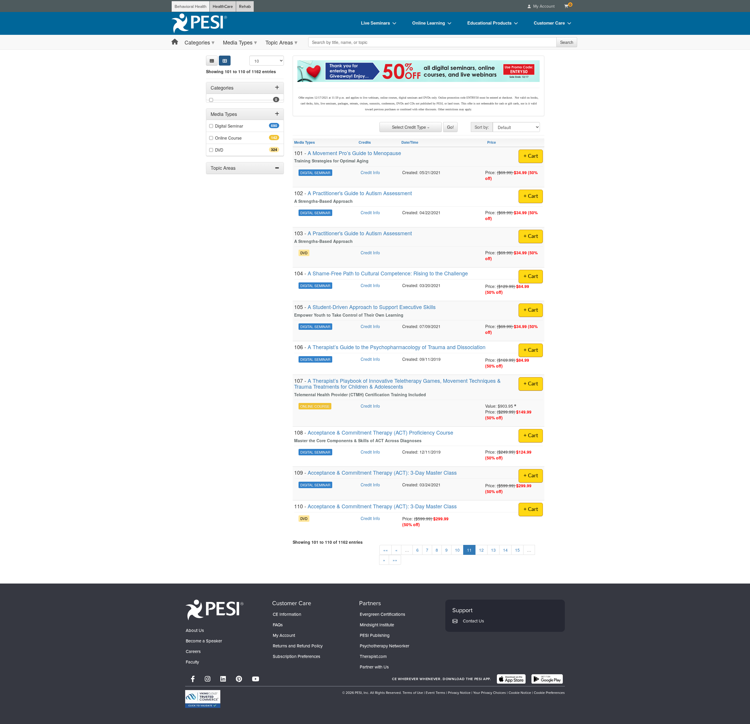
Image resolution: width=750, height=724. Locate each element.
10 (457, 550)
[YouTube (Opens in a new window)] (255, 678)
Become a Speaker (204, 641)
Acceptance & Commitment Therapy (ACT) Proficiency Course (380, 432)
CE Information (287, 614)
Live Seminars (375, 23)
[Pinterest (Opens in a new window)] (238, 678)
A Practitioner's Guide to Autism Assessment (360, 193)
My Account (284, 635)
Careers (193, 651)
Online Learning (428, 23)
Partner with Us (374, 667)
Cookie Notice (520, 692)
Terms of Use (413, 692)
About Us (195, 630)
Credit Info (370, 172)
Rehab (245, 6)
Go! (450, 127)
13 (493, 550)
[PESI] (214, 610)
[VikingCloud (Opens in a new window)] (202, 699)
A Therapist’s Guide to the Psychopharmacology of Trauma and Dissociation (396, 347)
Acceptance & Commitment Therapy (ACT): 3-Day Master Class (382, 472)
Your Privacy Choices (489, 692)
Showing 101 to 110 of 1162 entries (241, 71)
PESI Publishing (375, 635)
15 (517, 550)
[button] (212, 61)
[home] (199, 23)
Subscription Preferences (296, 656)
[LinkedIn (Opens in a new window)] (223, 678)
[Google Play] (547, 679)
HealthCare (223, 6)
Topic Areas (279, 42)
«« (385, 550)
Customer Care (549, 23)
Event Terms (435, 692)
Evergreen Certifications (382, 614)
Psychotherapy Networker (384, 646)
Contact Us (473, 621)
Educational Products (489, 23)
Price (491, 142)
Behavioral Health (191, 6)
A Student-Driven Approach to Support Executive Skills (372, 306)
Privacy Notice (459, 692)
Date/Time (409, 142)
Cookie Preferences (549, 692)
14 (505, 550)
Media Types (238, 42)
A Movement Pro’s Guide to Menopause (354, 153)
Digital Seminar (239, 126)
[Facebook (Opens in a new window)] (192, 678)
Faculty (192, 662)
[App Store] (511, 679)
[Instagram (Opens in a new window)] (207, 678)
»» (395, 560)
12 (481, 550)
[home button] (174, 42)
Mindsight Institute (377, 625)
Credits (365, 142)
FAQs (278, 625)
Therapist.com (373, 656)
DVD (229, 150)
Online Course (238, 138)
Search (566, 42)
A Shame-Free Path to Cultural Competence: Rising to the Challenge (388, 273)
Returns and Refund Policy (298, 646)
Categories (197, 42)
